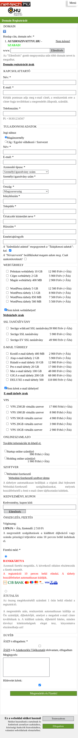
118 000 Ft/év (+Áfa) (60, 379)
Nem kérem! (63, 41)
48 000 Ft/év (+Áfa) (59, 371)
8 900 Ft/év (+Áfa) (60, 292)
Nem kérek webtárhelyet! (21, 310)
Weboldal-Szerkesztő (19, 474)
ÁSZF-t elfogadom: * (15, 641)
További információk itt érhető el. (22, 443)
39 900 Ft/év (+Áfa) (60, 328)
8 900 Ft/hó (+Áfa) (60, 412)
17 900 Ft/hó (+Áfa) (60, 406)
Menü (72, 2)
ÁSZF (6, 650)
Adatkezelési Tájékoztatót (30, 650)
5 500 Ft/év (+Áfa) (60, 301)
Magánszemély (15, 137)
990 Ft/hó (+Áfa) (39, 454)
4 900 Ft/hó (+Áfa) (60, 418)
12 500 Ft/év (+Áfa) (59, 288)
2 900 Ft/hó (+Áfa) (60, 429)
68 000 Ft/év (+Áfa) (59, 375)
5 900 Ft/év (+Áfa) (60, 275)
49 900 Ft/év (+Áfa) (60, 339)
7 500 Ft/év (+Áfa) (60, 297)
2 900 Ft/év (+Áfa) (60, 280)
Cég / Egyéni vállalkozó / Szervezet (27, 142)
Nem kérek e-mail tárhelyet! (23, 388)
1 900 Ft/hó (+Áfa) (38, 461)
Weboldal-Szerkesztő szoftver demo (29, 478)
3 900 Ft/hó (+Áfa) (60, 424)
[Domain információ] (4, 31)
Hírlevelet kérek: (12, 680)
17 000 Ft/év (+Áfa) (59, 366)
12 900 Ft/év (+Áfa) (59, 271)
